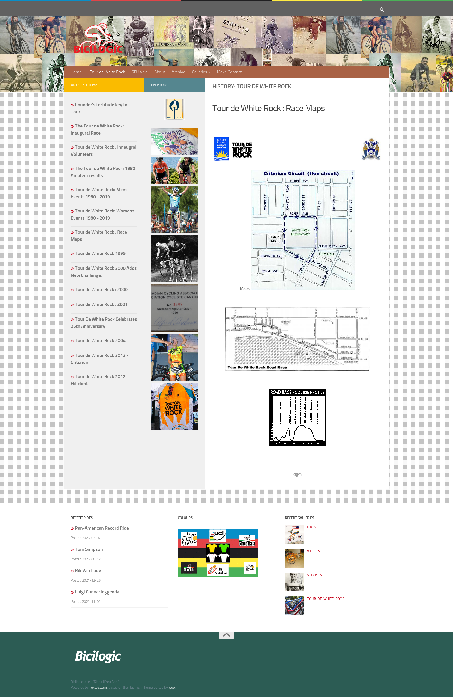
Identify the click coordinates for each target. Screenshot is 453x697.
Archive (178, 72)
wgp (171, 687)
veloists (314, 575)
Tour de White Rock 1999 (100, 253)
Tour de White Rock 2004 (100, 340)
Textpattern (98, 687)
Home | (77, 72)
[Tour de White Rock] (174, 118)
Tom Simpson (89, 549)
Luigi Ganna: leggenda (97, 592)
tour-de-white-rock (325, 599)
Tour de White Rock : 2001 (101, 304)
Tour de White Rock (107, 72)
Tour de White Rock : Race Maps (268, 108)
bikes (311, 527)
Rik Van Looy (88, 570)
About (159, 72)
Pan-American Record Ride (102, 528)
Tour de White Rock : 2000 (101, 289)
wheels (313, 551)
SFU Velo (140, 72)
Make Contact (229, 72)
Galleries (199, 72)
